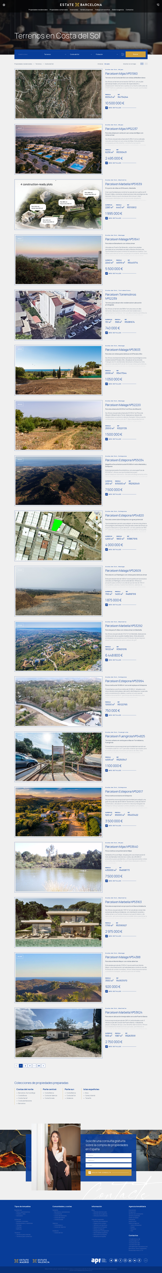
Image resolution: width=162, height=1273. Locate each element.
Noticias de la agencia (100, 1214)
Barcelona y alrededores (62, 1212)
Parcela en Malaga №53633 (122, 350)
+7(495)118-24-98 (134, 1239)
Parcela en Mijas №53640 (121, 847)
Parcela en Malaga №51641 (122, 239)
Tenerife (88, 1098)
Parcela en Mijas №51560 (121, 73)
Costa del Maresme (25, 1101)
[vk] (134, 1260)
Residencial (18, 1210)
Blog (93, 1210)
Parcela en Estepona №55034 (124, 460)
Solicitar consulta (101, 1172)
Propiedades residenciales (38, 10)
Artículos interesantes (101, 1216)
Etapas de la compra (100, 1223)
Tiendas (18, 1225)
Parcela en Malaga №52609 (123, 570)
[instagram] (125, 1260)
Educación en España (100, 1234)
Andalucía (55, 1231)
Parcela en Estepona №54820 (124, 515)
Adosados (19, 1216)
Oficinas (18, 1227)
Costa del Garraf (59, 1217)
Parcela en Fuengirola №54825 (125, 736)
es (8, 5)
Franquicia (132, 1219)
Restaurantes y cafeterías (24, 1223)
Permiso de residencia (101, 1221)
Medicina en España (100, 1236)
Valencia (55, 1223)
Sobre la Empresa (136, 1225)
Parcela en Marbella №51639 (123, 184)
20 (39, 1065)
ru (3, 5)
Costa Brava (22, 1095)
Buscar (135, 54)
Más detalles (115, 108)
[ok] (139, 1260)
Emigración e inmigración (101, 1231)
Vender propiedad (86, 10)
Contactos (129, 10)
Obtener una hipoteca (100, 1225)
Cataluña (55, 1210)
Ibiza (86, 1093)
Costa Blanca (49, 1093)
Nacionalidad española (101, 1233)
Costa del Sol (49, 64)
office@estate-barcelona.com (138, 1246)
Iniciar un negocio (99, 1229)
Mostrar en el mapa (129, 64)
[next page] (34, 1066)
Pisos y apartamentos (23, 1212)
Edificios (19, 1229)
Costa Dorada (49, 1098)
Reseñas (133, 1229)
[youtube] (130, 1260)
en (6, 5)
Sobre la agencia (118, 10)
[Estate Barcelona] (81, 5)
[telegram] (111, 1260)
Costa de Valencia (51, 1095)
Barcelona (21, 1103)
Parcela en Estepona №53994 (124, 681)
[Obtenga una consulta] (158, 5)
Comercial (17, 1219)
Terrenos (38, 64)
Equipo (133, 1227)
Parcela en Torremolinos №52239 (120, 296)
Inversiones (74, 10)
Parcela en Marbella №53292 (123, 626)
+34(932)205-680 (134, 1243)
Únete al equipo (134, 1217)
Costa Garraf (22, 1098)
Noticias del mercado (100, 1212)
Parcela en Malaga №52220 (123, 405)
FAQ (132, 1231)
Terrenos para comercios (24, 1236)
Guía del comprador (98, 1219)
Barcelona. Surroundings (26, 1093)
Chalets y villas (21, 1214)
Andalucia (70, 1098)
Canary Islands (90, 1095)
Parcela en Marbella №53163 (123, 902)
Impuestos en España (100, 1227)
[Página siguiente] (43, 1066)
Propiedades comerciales (59, 10)
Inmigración (132, 1212)
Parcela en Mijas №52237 (121, 129)
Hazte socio (132, 1221)
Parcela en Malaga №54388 (122, 957)
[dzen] (116, 1260)
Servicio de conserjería (136, 1214)
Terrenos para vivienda (23, 1234)
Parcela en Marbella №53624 (123, 1012)
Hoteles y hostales (22, 1221)
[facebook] (120, 1260)
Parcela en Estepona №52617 (124, 791)
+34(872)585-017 (134, 1241)
